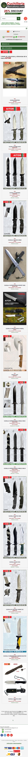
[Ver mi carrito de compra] (24, 18)
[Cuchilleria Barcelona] (14, 5)
